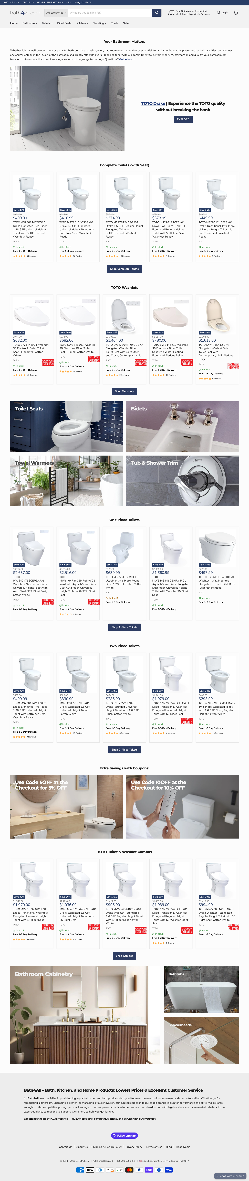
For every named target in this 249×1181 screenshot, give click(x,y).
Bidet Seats (64, 23)
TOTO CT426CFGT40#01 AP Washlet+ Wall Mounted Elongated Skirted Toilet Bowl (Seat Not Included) (217, 582)
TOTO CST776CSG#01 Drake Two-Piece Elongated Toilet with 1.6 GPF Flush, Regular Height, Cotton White (217, 708)
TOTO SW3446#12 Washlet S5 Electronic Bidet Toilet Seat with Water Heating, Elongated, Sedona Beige (170, 350)
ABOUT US (28, 2)
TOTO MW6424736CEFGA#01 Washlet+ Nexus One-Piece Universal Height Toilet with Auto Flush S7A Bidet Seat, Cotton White (30, 586)
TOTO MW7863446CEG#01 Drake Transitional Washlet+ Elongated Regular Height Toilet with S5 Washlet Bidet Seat (170, 916)
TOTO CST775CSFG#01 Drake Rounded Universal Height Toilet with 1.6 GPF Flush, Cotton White (122, 708)
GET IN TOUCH (11, 2)
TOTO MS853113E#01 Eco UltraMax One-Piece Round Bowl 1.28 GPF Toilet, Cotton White (124, 582)
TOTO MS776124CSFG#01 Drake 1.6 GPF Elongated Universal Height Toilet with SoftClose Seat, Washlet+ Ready (76, 230)
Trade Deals (182, 1147)
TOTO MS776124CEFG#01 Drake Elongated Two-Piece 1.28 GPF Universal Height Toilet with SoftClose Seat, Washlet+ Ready (30, 230)
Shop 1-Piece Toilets (125, 627)
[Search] (156, 13)
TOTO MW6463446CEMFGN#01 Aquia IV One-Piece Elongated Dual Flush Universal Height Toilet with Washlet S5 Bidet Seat (170, 586)
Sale (126, 23)
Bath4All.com (82, 1161)
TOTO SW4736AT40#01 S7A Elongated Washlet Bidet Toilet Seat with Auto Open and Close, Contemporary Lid (124, 350)
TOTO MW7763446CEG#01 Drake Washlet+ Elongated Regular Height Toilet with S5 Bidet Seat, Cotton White (217, 914)
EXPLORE (183, 119)
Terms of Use (154, 1147)
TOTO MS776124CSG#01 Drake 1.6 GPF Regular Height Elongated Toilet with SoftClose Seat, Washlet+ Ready (124, 230)
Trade (114, 23)
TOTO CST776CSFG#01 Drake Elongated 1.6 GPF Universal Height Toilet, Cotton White (74, 708)
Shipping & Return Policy (106, 1147)
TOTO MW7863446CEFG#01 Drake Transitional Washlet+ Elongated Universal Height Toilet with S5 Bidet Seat (170, 708)
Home (13, 23)
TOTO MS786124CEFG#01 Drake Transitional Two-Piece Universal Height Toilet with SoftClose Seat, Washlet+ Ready (217, 230)
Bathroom (29, 23)
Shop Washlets (124, 391)
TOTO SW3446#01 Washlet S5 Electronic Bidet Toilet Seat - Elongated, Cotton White (30, 350)
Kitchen (82, 23)
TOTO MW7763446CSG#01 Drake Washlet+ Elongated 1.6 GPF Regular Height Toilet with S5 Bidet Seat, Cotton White (124, 916)
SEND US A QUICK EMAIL (79, 2)
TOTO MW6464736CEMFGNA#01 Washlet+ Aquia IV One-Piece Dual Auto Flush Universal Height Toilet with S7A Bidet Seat (77, 586)
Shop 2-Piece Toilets (125, 750)
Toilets (46, 23)
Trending (99, 23)
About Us (82, 1147)
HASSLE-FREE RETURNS (50, 2)
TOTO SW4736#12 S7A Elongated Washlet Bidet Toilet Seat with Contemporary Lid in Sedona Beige (216, 352)
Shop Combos (124, 956)
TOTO (16, 241)
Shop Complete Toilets (124, 269)
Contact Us (65, 1147)
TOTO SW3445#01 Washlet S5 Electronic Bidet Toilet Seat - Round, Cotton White (77, 348)
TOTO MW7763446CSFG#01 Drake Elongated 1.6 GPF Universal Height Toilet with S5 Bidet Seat (78, 914)
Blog (169, 1147)
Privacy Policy (134, 1147)
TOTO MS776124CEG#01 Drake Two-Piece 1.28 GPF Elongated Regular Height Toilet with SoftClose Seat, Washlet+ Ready (169, 230)
